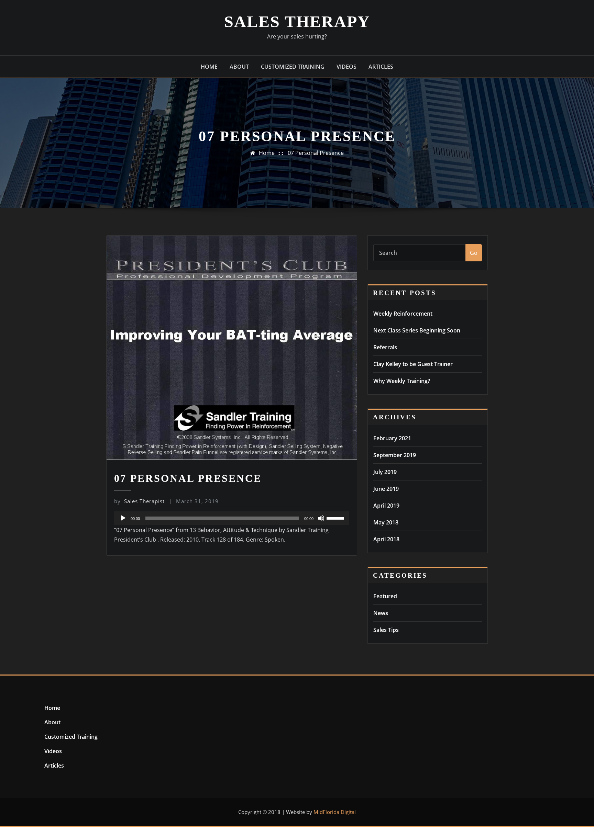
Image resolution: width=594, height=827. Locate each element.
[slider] (336, 517)
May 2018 (385, 522)
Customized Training (292, 66)
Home (209, 66)
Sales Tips (386, 630)
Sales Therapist (139, 501)
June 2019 (386, 488)
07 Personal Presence (316, 153)
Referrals (385, 347)
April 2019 (386, 505)
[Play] (123, 518)
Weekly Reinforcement (402, 313)
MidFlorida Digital (335, 811)
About (239, 66)
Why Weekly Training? (401, 381)
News (380, 613)
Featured (385, 596)
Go (473, 253)
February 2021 (392, 438)
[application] (231, 518)
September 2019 (394, 455)
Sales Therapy (297, 21)
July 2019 (385, 472)
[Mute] (321, 518)
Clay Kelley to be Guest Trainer (413, 364)
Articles (380, 66)
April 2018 (386, 539)
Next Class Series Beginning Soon (416, 330)
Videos (346, 66)
